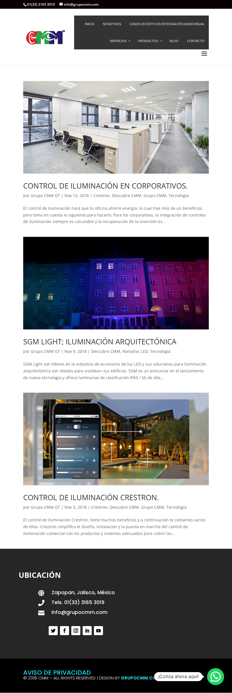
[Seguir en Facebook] (64, 630)
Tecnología (179, 195)
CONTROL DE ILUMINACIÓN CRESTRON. (91, 497)
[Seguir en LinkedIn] (87, 630)
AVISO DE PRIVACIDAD (57, 672)
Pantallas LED (135, 351)
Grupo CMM (154, 195)
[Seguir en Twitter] (53, 630)
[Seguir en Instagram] (75, 630)
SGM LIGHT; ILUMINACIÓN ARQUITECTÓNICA (99, 341)
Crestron (101, 195)
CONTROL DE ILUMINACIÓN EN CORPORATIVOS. (105, 186)
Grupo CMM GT (45, 195)
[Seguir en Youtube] (98, 630)
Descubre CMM (126, 195)
